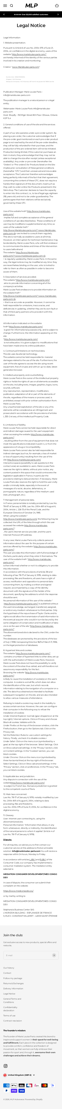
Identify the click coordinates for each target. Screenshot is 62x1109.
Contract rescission (12, 1020)
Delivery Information (13, 988)
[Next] (58, 14)
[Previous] (3, 14)
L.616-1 (32, 859)
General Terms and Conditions (12, 1000)
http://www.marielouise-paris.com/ (33, 280)
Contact (7, 973)
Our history (8, 968)
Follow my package (12, 978)
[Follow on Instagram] (5, 1066)
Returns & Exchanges (13, 983)
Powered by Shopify (33, 1099)
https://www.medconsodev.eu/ (18, 891)
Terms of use (9, 1015)
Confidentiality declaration (10, 1009)
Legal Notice (9, 993)
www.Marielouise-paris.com (25, 67)
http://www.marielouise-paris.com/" (29, 54)
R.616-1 (43, 859)
